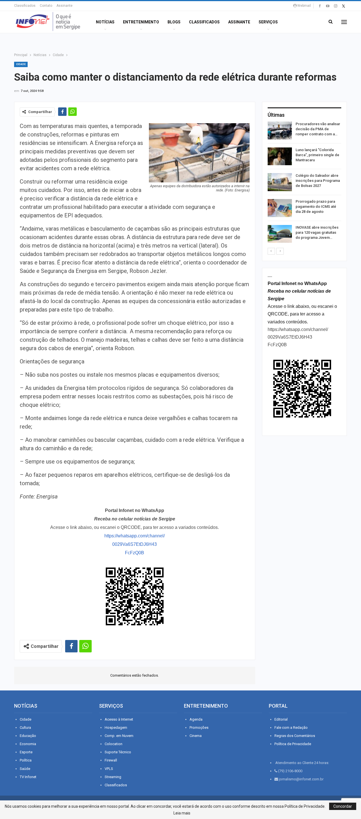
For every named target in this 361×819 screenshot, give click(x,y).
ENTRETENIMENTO (141, 22)
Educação (28, 736)
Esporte (26, 752)
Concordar (342, 806)
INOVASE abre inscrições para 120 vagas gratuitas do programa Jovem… (317, 232)
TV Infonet (28, 777)
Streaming (113, 777)
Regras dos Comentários (294, 736)
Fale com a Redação (291, 727)
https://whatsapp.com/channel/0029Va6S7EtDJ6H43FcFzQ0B (134, 544)
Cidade (21, 64)
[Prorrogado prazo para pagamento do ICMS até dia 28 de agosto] (280, 208)
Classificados (25, 6)
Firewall (111, 760)
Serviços (268, 22)
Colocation (113, 744)
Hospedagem (116, 727)
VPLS (109, 769)
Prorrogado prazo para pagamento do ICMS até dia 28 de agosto (316, 206)
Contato (46, 6)
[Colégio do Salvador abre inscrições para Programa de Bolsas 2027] (280, 182)
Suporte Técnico (118, 752)
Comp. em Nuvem (119, 736)
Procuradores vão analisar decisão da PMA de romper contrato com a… (318, 129)
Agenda (196, 719)
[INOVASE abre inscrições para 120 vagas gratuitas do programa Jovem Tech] (280, 234)
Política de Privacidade (292, 744)
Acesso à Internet (119, 719)
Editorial (281, 719)
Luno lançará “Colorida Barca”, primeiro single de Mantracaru (317, 155)
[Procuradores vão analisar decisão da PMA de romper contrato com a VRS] (280, 131)
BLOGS (174, 22)
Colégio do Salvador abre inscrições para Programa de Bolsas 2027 (318, 180)
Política (26, 760)
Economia (28, 744)
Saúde (25, 769)
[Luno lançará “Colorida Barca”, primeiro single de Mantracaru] (280, 156)
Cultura (25, 727)
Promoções (199, 727)
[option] (304, 183)
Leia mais (181, 813)
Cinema (196, 736)
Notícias (105, 22)
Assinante (64, 6)
